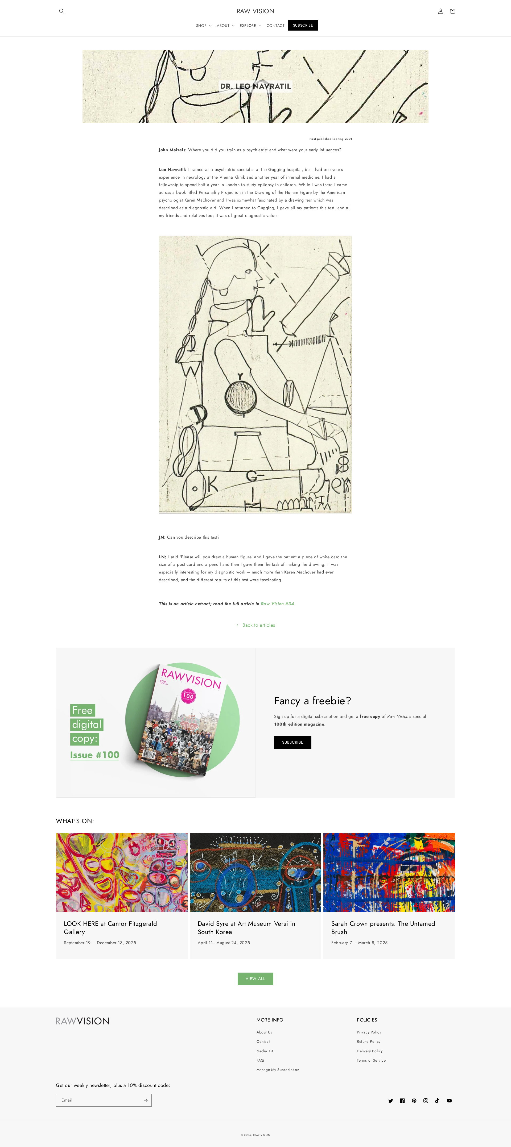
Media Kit (265, 1051)
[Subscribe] (145, 1100)
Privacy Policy (369, 1032)
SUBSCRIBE (292, 742)
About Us (264, 1032)
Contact (263, 1041)
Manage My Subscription (278, 1069)
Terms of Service (371, 1060)
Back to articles (258, 625)
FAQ (260, 1060)
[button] (62, 11)
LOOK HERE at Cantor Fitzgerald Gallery (110, 927)
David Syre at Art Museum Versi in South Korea (247, 927)
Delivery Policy (370, 1051)
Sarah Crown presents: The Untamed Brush (383, 927)
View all (255, 979)
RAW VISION (261, 1135)
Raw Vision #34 (277, 604)
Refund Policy (369, 1041)
